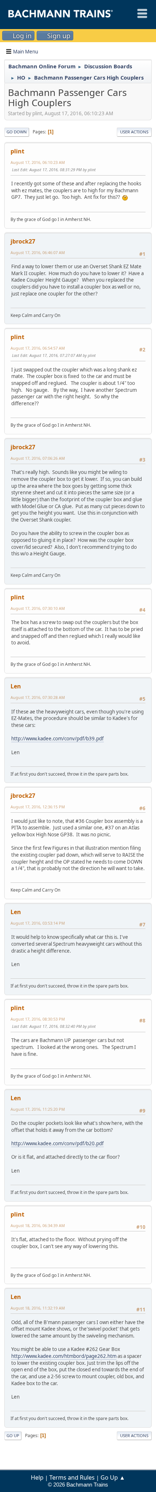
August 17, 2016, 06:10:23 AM (38, 162)
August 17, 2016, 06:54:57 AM (38, 348)
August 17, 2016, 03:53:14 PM (38, 923)
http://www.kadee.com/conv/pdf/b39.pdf (57, 738)
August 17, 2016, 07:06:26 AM (38, 458)
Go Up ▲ (112, 1477)
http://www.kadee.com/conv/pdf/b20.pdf (57, 1143)
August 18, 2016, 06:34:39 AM (38, 1225)
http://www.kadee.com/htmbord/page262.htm (63, 1356)
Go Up (13, 1435)
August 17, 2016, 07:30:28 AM (38, 697)
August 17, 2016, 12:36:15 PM (38, 806)
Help (37, 1477)
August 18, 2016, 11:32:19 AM (38, 1308)
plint (17, 151)
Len (16, 686)
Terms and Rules (72, 1477)
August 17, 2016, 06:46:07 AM (38, 252)
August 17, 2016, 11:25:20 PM (38, 1109)
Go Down (17, 131)
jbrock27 (23, 241)
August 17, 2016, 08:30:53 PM (38, 1019)
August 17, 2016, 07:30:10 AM (38, 608)
